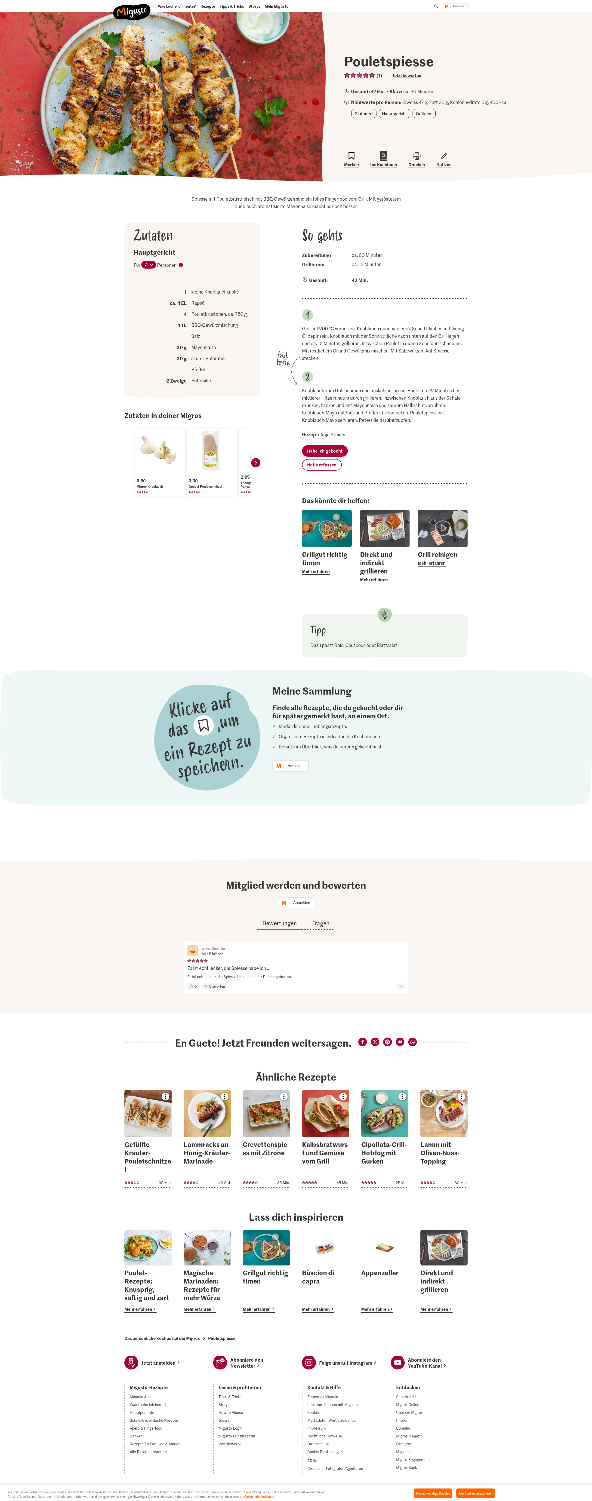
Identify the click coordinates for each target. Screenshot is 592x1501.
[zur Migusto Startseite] (132, 8)
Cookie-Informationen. (259, 1496)
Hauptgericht (394, 113)
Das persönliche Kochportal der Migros (162, 1338)
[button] (192, 951)
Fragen (321, 923)
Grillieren (424, 113)
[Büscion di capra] (325, 1271)
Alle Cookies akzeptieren (475, 1493)
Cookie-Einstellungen (325, 1451)
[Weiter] (255, 462)
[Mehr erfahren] (327, 562)
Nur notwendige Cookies (433, 1493)
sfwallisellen (214, 948)
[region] (296, 1493)
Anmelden (459, 6)
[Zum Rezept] (148, 1139)
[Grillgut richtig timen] (266, 1271)
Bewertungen (279, 923)
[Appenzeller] (384, 1271)
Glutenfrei (364, 113)
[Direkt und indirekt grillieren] (444, 1271)
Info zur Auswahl (180, 265)
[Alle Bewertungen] (359, 75)
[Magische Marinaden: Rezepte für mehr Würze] (207, 1271)
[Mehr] (401, 986)
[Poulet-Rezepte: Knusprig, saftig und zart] (148, 1271)
